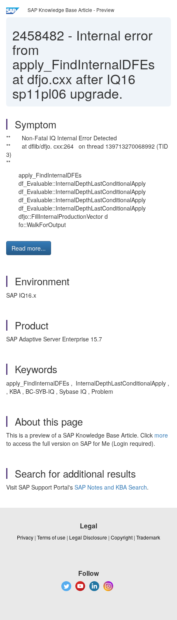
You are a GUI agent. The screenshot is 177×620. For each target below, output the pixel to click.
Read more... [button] (29, 248)
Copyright (122, 537)
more (161, 435)
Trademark (148, 537)
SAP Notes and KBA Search (111, 487)
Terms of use (51, 537)
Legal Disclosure (88, 537)
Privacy (25, 537)
